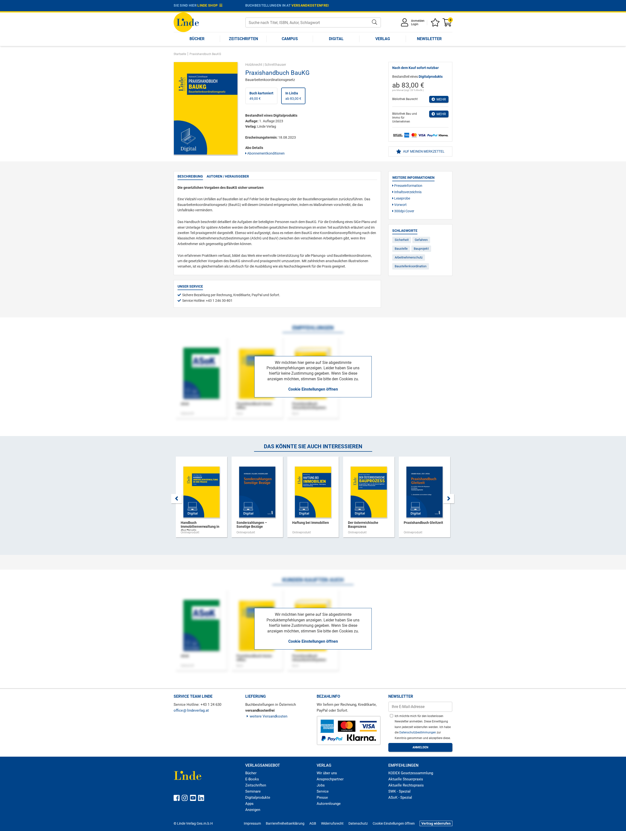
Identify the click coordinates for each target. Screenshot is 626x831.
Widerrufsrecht (332, 823)
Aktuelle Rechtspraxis (406, 785)
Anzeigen (252, 810)
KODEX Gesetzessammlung (410, 773)
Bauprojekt (421, 248)
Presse (322, 797)
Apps (249, 803)
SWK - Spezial (399, 791)
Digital (336, 38)
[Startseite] (186, 22)
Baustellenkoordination (410, 266)
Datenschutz (358, 823)
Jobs (321, 785)
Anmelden (418, 20)
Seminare (253, 791)
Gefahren (421, 240)
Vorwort (400, 205)
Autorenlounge (329, 803)
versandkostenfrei (310, 5)
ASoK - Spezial (400, 797)
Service (323, 791)
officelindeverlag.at (191, 710)
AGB (312, 823)
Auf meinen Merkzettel (423, 151)
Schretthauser (275, 65)
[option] (201, 499)
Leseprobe (401, 198)
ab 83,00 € (293, 96)
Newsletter (429, 38)
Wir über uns (327, 773)
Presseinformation (407, 186)
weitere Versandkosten (268, 716)
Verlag (382, 38)
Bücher (197, 38)
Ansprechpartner (330, 779)
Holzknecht (253, 65)
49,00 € (261, 96)
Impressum (252, 823)
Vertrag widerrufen (436, 823)
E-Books (252, 779)
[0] (447, 24)
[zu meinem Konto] (405, 24)
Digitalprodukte (257, 797)
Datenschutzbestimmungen (418, 732)
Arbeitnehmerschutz (409, 257)
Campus (290, 38)
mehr (440, 99)
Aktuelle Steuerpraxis (405, 779)
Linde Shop (208, 5)
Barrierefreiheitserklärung (285, 823)
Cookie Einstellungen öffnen (313, 389)
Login (414, 24)
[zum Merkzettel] (436, 24)
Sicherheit (402, 240)
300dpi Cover (403, 211)
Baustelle (401, 248)
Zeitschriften (243, 38)
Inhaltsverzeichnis (407, 192)
